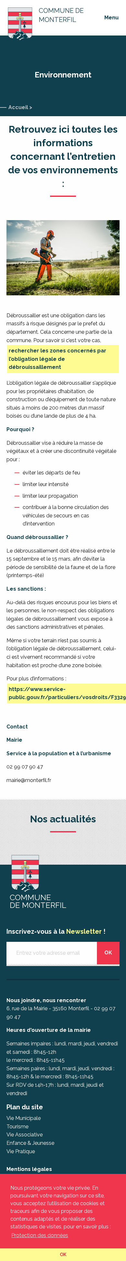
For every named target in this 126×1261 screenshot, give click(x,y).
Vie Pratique (20, 1151)
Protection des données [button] (39, 1235)
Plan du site (24, 1107)
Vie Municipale (23, 1118)
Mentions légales (29, 1169)
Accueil (18, 107)
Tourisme (17, 1127)
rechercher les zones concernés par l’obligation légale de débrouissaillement (57, 359)
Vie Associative (24, 1135)
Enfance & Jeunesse (30, 1143)
